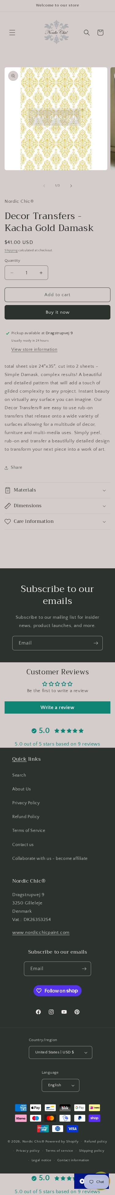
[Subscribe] (95, 643)
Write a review (57, 707)
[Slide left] (44, 186)
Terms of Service (28, 830)
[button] (12, 32)
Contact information (73, 1160)
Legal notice (42, 1160)
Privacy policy (28, 1151)
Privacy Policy (26, 803)
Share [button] (16, 467)
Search (19, 775)
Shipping (11, 250)
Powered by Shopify (62, 1141)
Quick (19, 759)
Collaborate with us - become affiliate (50, 858)
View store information (34, 349)
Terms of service (59, 1151)
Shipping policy (92, 1151)
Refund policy (95, 1141)
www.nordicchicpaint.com (41, 932)
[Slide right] (71, 186)
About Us (21, 789)
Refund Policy (26, 816)
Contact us (23, 844)
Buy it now (58, 312)
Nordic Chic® (33, 1141)
